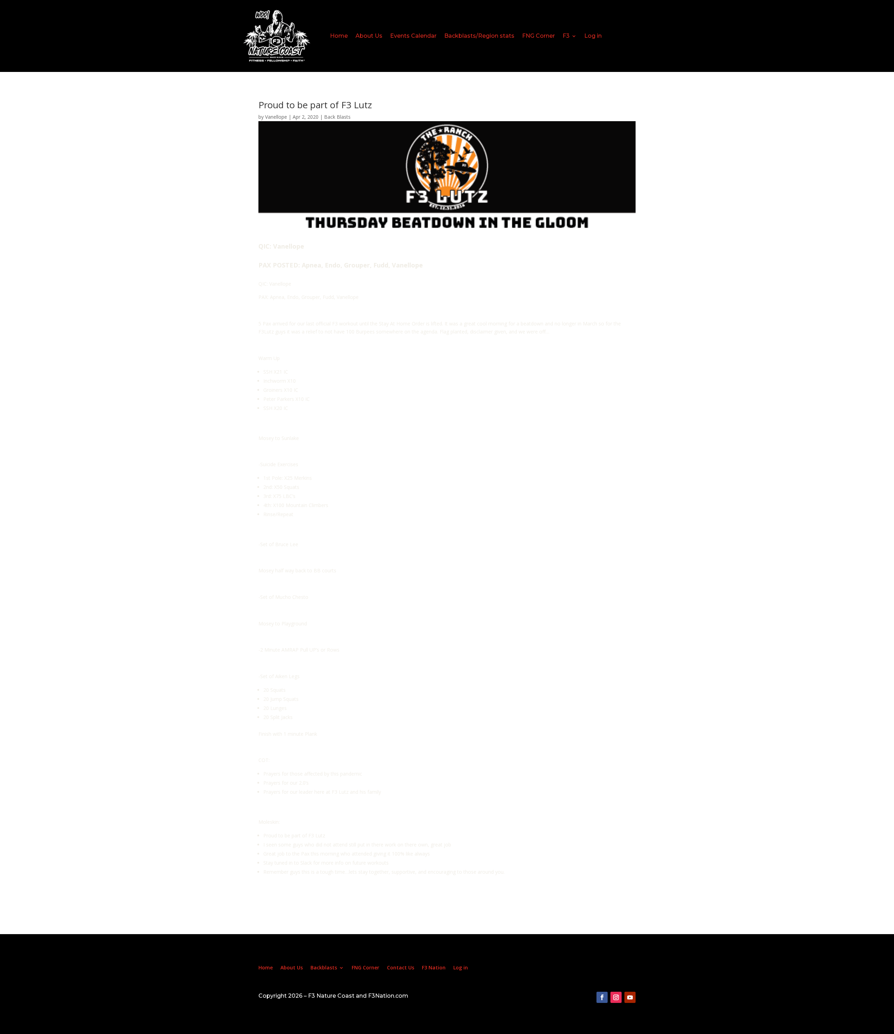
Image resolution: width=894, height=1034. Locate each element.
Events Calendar (413, 35)
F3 (566, 35)
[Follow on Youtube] (630, 997)
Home (339, 35)
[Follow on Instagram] (616, 997)
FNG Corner (538, 35)
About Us (369, 35)
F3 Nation (434, 968)
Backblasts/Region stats (479, 35)
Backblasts (323, 968)
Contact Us (400, 968)
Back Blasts (337, 116)
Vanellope (276, 116)
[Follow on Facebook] (602, 997)
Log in (593, 35)
